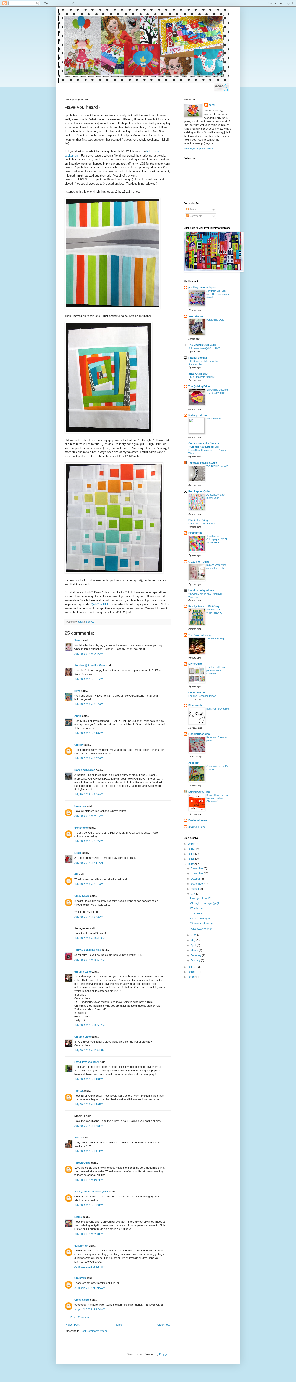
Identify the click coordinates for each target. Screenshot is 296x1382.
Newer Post (72, 1324)
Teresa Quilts (82, 1162)
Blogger (163, 1354)
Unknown (80, 806)
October (196, 878)
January (196, 960)
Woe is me (196, 908)
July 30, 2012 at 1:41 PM (88, 1151)
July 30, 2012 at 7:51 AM (88, 884)
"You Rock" (196, 913)
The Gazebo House (199, 635)
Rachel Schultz (197, 357)
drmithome (81, 827)
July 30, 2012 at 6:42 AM (88, 758)
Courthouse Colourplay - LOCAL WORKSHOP (217, 539)
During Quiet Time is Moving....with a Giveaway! (217, 798)
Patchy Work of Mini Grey (204, 606)
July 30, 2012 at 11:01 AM (89, 1050)
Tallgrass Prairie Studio (202, 462)
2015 (191, 848)
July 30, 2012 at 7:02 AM (88, 841)
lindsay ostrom (197, 415)
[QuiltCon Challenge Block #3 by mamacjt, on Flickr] (114, 572)
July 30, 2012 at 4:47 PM (88, 1180)
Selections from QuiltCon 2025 (204, 348)
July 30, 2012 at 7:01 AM (88, 816)
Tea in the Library (215, 638)
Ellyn (77, 690)
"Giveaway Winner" (201, 928)
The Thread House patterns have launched (216, 670)
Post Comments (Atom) (94, 1331)
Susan (78, 640)
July (193, 893)
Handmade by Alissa (201, 590)
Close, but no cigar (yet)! (204, 903)
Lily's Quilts (195, 663)
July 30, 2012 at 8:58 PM (88, 1234)
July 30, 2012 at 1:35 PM (88, 1125)
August (195, 888)
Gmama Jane (82, 971)
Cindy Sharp (81, 896)
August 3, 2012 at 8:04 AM (89, 1309)
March (195, 950)
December (197, 868)
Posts (192, 209)
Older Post (163, 1324)
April (194, 945)
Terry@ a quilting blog (87, 950)
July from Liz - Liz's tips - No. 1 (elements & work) (217, 294)
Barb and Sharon (84, 770)
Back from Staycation (217, 708)
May (193, 940)
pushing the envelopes (202, 287)
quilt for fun (81, 1245)
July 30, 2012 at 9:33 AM (88, 916)
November (197, 873)
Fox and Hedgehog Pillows (202, 696)
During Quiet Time (199, 791)
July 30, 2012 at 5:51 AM (88, 679)
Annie (77, 716)
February (196, 955)
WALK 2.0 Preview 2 (217, 466)
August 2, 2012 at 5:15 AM (89, 1288)
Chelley (79, 744)
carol (212, 104)
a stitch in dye (196, 826)
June (194, 935)
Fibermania (195, 705)
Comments (195, 216)
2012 (191, 864)
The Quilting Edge (199, 386)
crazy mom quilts (199, 561)
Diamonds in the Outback (201, 523)
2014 (191, 853)
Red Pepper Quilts (199, 491)
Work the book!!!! (215, 418)
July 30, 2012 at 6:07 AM (88, 704)
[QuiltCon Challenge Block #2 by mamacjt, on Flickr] (108, 432)
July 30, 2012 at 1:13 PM (88, 1079)
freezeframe (195, 316)
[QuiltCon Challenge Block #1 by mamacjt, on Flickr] (112, 307)
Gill (76, 874)
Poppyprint (195, 532)
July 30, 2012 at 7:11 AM (88, 862)
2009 (191, 976)
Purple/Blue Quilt (215, 319)
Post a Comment (79, 1317)
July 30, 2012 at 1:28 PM (88, 1104)
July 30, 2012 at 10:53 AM (89, 960)
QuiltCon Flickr (101, 604)
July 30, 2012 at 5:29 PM (88, 1205)
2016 (191, 843)
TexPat (78, 1091)
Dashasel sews (197, 820)
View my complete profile (198, 148)
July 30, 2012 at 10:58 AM (89, 1025)
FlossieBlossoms (199, 734)
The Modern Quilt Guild (202, 345)
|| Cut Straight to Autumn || (202, 377)
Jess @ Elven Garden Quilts (91, 1191)
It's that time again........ (203, 918)
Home (118, 1324)
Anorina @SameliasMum (89, 665)
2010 (191, 971)
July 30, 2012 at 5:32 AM (88, 654)
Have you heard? (200, 898)
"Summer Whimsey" (201, 923)
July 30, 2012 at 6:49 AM (88, 794)
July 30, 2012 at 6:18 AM (88, 733)
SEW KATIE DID (198, 373)
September (197, 883)
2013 (191, 858)
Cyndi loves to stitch (86, 1062)
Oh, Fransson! (197, 692)
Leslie (78, 852)
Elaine (78, 1216)
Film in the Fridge (198, 520)
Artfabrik (193, 762)
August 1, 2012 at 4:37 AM (89, 1266)
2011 (191, 966)
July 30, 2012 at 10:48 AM (89, 938)
